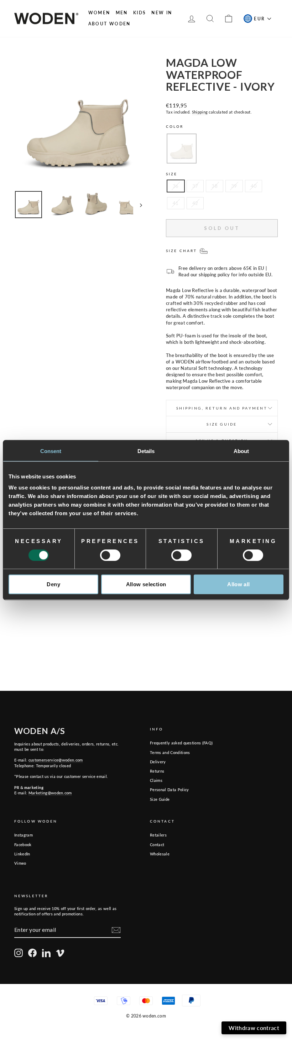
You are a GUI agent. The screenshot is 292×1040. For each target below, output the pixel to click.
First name (127, 950)
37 (195, 186)
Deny (53, 584)
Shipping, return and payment (221, 408)
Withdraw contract (254, 1027)
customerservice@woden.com (55, 760)
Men (122, 12)
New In (161, 12)
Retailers (158, 835)
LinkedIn (22, 853)
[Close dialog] (282, 905)
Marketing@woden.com (50, 792)
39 (234, 186)
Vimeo (20, 863)
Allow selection (146, 584)
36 (176, 186)
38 (215, 186)
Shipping (200, 112)
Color (175, 126)
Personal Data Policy (169, 789)
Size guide (222, 424)
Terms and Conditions (170, 752)
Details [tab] (146, 451)
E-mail (206, 950)
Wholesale (160, 853)
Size (171, 174)
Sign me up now (196, 1000)
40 (254, 186)
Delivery (158, 761)
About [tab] (241, 451)
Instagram (23, 835)
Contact (157, 844)
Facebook (23, 844)
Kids (139, 12)
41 (176, 203)
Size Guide (160, 799)
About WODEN (109, 23)
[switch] (110, 555)
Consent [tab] (51, 451)
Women (99, 12)
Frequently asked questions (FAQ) (181, 742)
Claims (156, 780)
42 (195, 203)
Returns (157, 771)
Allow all (238, 584)
